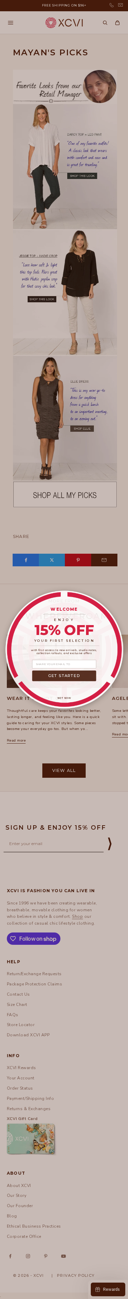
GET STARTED (64, 676)
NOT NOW (64, 698)
